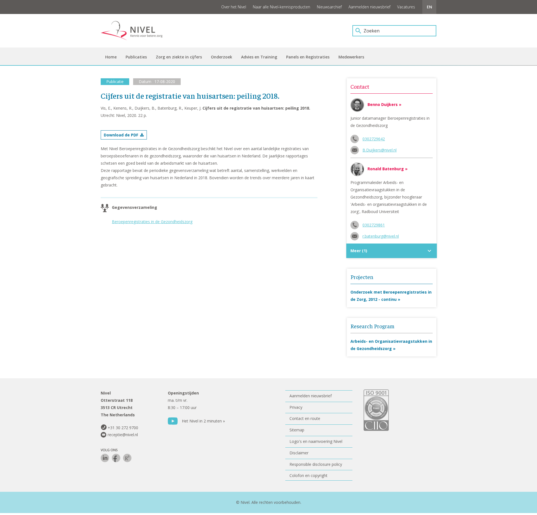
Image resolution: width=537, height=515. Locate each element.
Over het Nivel (233, 7)
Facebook (116, 458)
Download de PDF (121, 135)
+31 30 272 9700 (123, 427)
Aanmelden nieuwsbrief (369, 7)
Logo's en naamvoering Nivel (315, 441)
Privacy (295, 407)
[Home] (136, 31)
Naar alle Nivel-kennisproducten (281, 7)
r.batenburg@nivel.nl (380, 236)
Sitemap (296, 430)
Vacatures (406, 7)
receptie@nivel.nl (123, 434)
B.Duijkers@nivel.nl (379, 150)
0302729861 (373, 225)
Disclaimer (298, 452)
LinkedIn (105, 458)
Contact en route (304, 418)
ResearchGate (127, 458)
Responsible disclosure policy (315, 464)
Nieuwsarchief (329, 7)
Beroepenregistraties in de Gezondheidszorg (152, 221)
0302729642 (373, 138)
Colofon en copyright (308, 475)
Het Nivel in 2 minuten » (203, 421)
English (429, 7)
